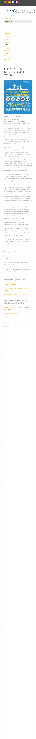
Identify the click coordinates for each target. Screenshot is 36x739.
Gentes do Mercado (10, 307)
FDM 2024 (7, 55)
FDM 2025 (7, 57)
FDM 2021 (7, 48)
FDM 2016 (7, 40)
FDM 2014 (7, 35)
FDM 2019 (7, 46)
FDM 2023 (7, 53)
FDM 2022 (7, 51)
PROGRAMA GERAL (10, 284)
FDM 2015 (7, 37)
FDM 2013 (7, 33)
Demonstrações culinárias (11, 313)
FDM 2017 (7, 42)
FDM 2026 (7, 60)
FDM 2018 (7, 44)
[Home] (19, 12)
